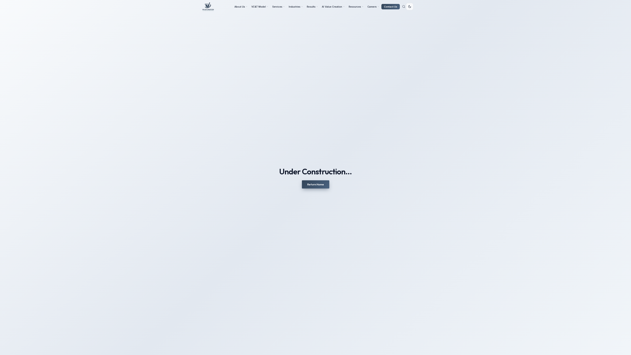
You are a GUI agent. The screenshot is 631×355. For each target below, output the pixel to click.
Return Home (315, 184)
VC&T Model (258, 6)
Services (277, 6)
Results (311, 6)
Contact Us (390, 6)
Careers (372, 6)
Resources (355, 6)
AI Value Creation (332, 6)
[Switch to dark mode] (409, 6)
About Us (239, 6)
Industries (294, 6)
